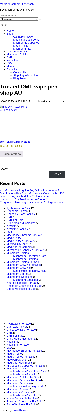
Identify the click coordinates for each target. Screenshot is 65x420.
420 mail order (15, 304)
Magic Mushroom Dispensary (17, 4)
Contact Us (19, 72)
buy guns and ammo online (18, 313)
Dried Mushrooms (17, 51)
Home (10, 30)
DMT (9, 57)
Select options (12, 154)
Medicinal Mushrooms (26, 39)
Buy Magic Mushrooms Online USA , (23, 298)
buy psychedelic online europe (37, 307)
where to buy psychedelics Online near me (25, 196)
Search (4, 169)
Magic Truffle (20, 45)
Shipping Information (25, 75)
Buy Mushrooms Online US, (25, 300)
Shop (10, 33)
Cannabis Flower (23, 36)
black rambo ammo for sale (44, 310)
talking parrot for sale (14, 310)
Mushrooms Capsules (26, 42)
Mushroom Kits (22, 48)
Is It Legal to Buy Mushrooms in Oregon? (24, 199)
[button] (32, 24)
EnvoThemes (20, 410)
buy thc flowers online (39, 304)
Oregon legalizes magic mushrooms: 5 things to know (31, 202)
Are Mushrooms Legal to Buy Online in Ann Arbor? (29, 190)
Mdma (10, 66)
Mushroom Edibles (18, 54)
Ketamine (12, 60)
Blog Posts (19, 78)
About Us (12, 69)
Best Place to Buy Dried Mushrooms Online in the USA (32, 193)
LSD (9, 63)
